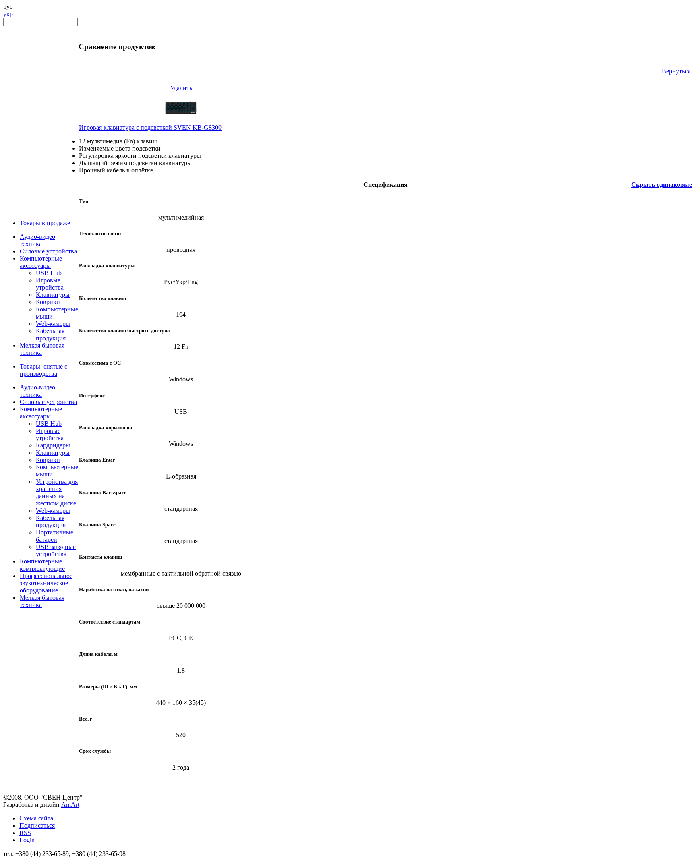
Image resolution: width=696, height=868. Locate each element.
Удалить (181, 88)
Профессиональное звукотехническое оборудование (46, 583)
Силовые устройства (48, 251)
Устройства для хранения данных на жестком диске (57, 492)
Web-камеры (53, 323)
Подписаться (37, 825)
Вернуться (676, 71)
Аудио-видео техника (37, 240)
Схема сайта (36, 818)
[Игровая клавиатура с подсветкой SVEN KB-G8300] (181, 121)
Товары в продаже (45, 223)
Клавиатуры (53, 294)
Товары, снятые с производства (43, 370)
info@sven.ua (21, 861)
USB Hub (49, 272)
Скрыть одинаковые (661, 184)
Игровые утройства (50, 284)
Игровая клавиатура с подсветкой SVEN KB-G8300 (150, 127)
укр (8, 13)
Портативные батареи (54, 536)
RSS (25, 832)
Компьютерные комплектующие (42, 565)
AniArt (70, 804)
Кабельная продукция (51, 334)
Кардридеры (53, 445)
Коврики (48, 301)
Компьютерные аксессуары (41, 262)
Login (27, 840)
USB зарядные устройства (56, 550)
